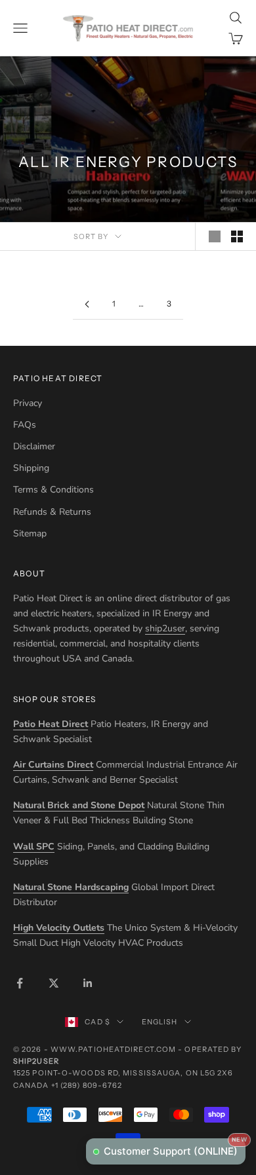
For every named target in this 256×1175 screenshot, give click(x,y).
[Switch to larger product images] (215, 236)
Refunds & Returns (52, 512)
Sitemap (30, 533)
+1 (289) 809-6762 (87, 1085)
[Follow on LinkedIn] (88, 983)
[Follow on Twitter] (53, 983)
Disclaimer (34, 446)
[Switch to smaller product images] (237, 236)
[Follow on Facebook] (19, 983)
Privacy (27, 403)
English (160, 1021)
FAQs (24, 425)
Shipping (31, 468)
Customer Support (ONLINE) (174, 1147)
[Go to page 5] (86, 304)
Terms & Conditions (53, 489)
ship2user (165, 628)
